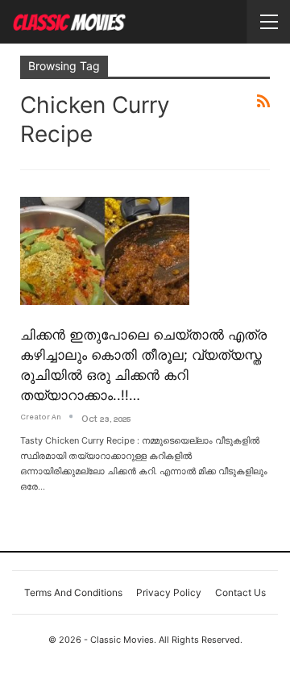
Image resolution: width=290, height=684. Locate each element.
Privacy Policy (168, 592)
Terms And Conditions (73, 592)
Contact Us (240, 592)
